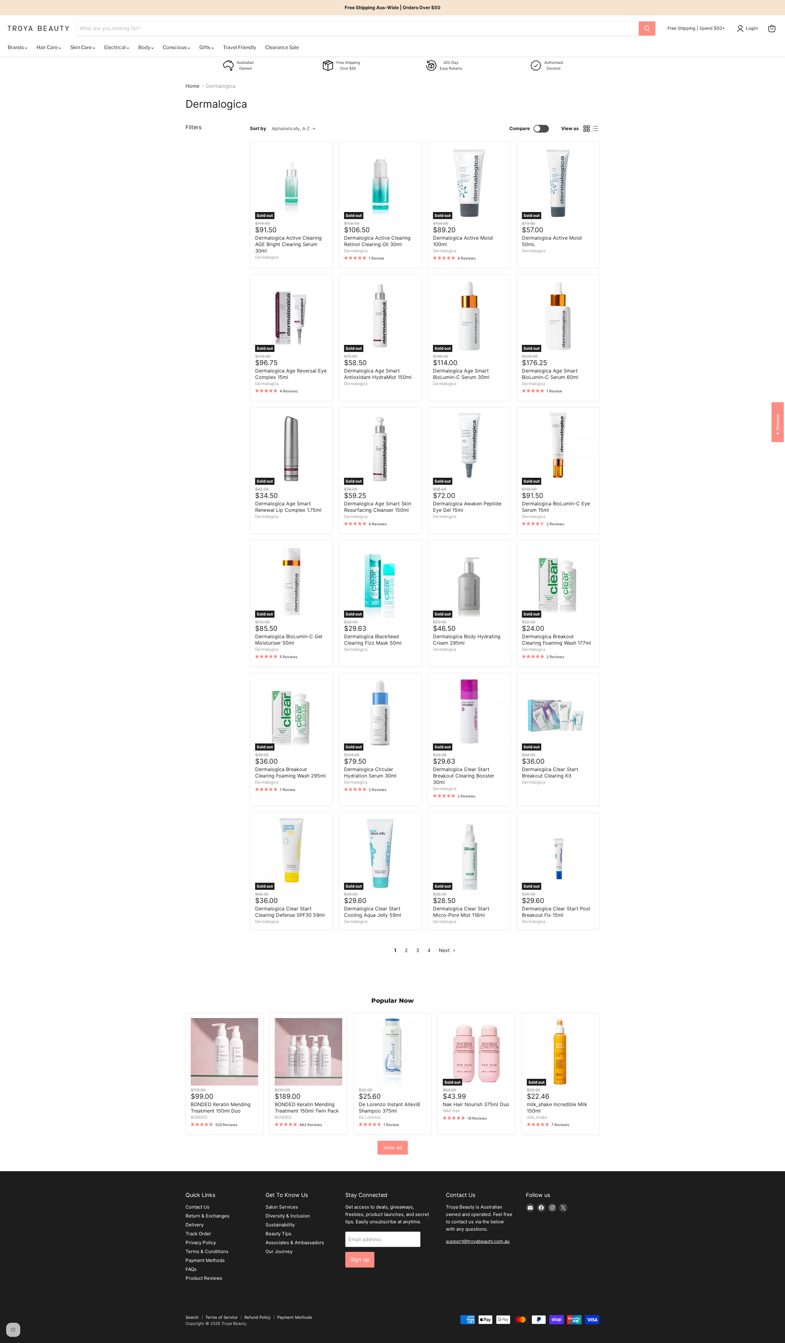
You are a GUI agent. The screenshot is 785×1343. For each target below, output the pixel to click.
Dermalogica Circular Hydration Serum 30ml (370, 772)
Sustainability (280, 1225)
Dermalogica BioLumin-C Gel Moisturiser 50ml (288, 639)
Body (144, 47)
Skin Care (81, 47)
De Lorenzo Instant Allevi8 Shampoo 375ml (389, 1107)
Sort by (258, 128)
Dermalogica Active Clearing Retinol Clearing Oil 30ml (377, 241)
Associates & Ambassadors (295, 1242)
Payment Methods (205, 1260)
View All (392, 1147)
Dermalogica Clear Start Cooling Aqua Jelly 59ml (372, 911)
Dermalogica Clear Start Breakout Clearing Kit (550, 772)
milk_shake (537, 1117)
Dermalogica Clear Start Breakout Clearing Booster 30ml (463, 775)
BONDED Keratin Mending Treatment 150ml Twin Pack (307, 1107)
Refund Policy (257, 1317)
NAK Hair (451, 1110)
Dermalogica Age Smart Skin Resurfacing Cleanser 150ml (377, 506)
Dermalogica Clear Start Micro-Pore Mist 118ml (461, 911)
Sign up (360, 1259)
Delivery (195, 1225)
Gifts (205, 47)
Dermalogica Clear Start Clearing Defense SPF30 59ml (290, 911)
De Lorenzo (370, 1117)
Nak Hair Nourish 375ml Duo (476, 1104)
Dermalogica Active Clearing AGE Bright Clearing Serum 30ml (288, 244)
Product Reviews (204, 1278)
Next (445, 950)
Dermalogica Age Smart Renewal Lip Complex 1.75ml (288, 506)
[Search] (647, 28)
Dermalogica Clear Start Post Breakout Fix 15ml (556, 911)
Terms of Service (221, 1317)
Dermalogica (266, 257)
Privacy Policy (201, 1242)
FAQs (191, 1269)
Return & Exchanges (207, 1216)
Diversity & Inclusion (288, 1216)
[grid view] (586, 128)
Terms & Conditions (207, 1251)
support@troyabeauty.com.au (478, 1241)
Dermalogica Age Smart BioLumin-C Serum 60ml (550, 374)
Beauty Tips (278, 1234)
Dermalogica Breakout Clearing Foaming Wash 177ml (556, 639)
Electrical (115, 47)
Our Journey (279, 1251)
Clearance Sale (282, 47)
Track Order (198, 1234)
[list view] (595, 128)
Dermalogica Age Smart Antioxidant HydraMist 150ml (378, 374)
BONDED (199, 1117)
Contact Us (197, 1207)
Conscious (175, 47)
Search (192, 1317)
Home (192, 86)
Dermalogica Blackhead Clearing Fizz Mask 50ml (372, 639)
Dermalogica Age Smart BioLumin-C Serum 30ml (461, 374)
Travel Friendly (239, 47)
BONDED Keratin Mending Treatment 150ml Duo (221, 1107)
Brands (16, 47)
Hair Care (47, 47)
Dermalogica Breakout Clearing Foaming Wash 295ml (290, 772)
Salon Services (282, 1207)
